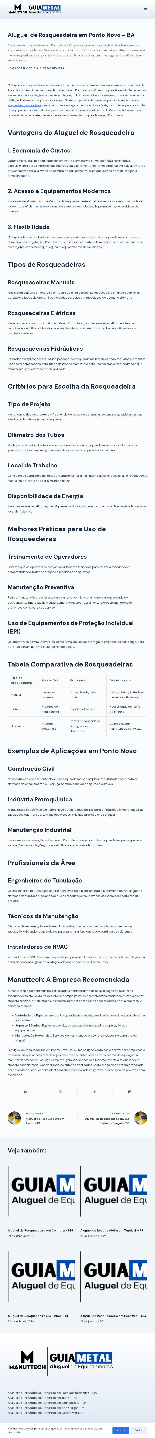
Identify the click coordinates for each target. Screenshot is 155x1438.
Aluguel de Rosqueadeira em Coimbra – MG (40, 1230)
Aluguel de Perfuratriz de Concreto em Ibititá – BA (42, 1398)
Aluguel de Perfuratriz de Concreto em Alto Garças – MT (47, 1408)
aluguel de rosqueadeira (24, 105)
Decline (139, 1430)
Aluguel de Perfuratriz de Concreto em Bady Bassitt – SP (47, 1403)
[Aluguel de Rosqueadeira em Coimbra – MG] (41, 1191)
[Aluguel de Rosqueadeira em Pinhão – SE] (41, 1277)
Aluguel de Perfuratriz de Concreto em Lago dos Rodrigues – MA (52, 1393)
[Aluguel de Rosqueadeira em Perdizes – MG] (113, 1277)
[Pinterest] (95, 1092)
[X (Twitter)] (60, 1092)
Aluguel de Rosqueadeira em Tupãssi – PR (111, 1230)
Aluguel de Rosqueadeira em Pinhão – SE (38, 1316)
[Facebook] (25, 1092)
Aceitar (120, 1430)
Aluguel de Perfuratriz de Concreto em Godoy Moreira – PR (48, 1413)
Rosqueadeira (55, 68)
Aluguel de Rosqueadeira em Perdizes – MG (113, 1316)
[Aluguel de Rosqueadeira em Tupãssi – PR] (113, 1191)
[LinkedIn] (129, 1092)
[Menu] (145, 9)
